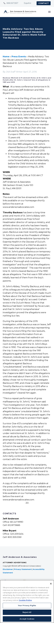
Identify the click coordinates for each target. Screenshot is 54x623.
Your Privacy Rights (27, 605)
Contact (43, 3)
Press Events (19, 56)
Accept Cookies (27, 619)
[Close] (51, 584)
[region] (27, 601)
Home (6, 56)
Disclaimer (8, 569)
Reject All (27, 612)
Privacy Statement (23, 569)
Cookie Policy (25, 600)
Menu (49, 12)
